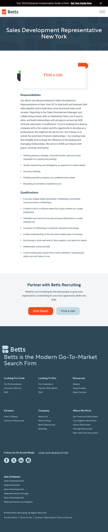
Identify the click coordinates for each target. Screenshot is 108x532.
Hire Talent (40, 311)
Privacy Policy (10, 518)
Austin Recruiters (82, 425)
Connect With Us (12, 388)
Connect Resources (14, 421)
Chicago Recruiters (82, 429)
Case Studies (79, 388)
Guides (76, 384)
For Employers (45, 384)
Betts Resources (46, 425)
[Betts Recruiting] (28, 11)
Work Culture (80, 392)
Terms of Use (26, 518)
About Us (43, 417)
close (101, 3)
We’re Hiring (44, 421)
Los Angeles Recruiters (84, 421)
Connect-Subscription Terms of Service (53, 518)
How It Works (11, 417)
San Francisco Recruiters (85, 417)
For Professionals (13, 384)
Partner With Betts (47, 388)
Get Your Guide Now (81, 3)
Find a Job (68, 311)
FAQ (6, 392)
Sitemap (42, 429)
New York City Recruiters (85, 433)
